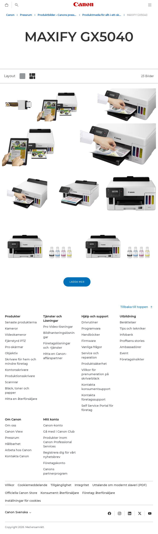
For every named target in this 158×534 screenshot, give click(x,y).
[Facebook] (109, 513)
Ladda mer (77, 282)
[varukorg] (6, 5)
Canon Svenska (17, 512)
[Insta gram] (119, 513)
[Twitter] (139, 513)
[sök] (16, 5)
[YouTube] (149, 513)
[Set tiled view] (22, 76)
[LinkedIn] (129, 513)
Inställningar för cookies (23, 501)
